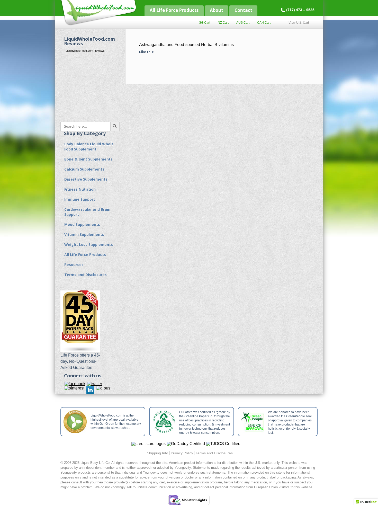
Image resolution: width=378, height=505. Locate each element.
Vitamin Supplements (84, 234)
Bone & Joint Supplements (88, 159)
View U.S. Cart (298, 22)
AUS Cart (242, 22)
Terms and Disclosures (85, 274)
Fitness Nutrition (80, 189)
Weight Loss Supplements (88, 244)
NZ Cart (223, 22)
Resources (74, 264)
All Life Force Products (174, 10)
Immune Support (79, 199)
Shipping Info (157, 453)
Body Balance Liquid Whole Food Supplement (89, 146)
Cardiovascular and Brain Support (87, 212)
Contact (243, 10)
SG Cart (204, 22)
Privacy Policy (182, 453)
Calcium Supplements (84, 169)
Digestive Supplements (85, 179)
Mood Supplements (82, 224)
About (216, 10)
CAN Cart (264, 22)
